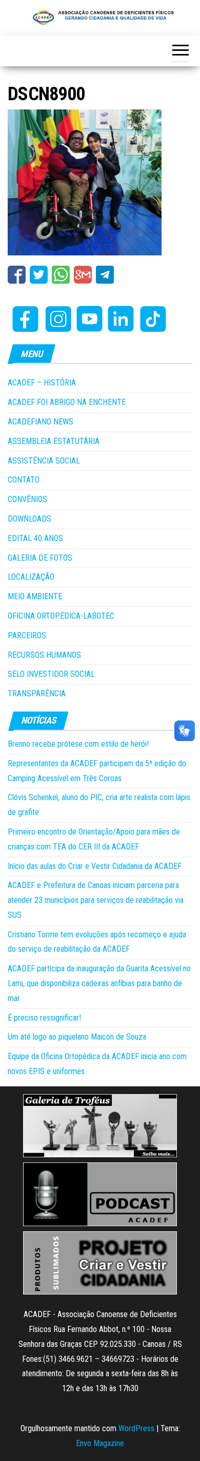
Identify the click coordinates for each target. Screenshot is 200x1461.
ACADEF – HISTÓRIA (42, 382)
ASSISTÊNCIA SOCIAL (44, 461)
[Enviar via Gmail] (83, 275)
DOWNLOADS (29, 519)
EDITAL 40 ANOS (35, 538)
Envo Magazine (100, 1443)
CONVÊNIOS (27, 499)
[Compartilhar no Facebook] (17, 275)
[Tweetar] (39, 275)
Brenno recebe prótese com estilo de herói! (78, 744)
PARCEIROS (27, 635)
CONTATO (23, 480)
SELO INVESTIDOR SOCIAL (51, 674)
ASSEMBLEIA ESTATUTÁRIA (53, 441)
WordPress (136, 1428)
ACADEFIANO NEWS (40, 422)
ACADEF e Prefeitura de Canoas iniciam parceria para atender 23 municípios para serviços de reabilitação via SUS (96, 900)
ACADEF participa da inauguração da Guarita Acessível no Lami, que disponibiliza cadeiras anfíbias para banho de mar (99, 983)
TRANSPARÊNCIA (37, 693)
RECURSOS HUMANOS (44, 655)
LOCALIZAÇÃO (31, 577)
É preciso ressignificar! (44, 1018)
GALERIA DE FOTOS (40, 558)
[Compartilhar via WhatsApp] (61, 275)
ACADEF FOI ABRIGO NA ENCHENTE (67, 402)
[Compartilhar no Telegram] (105, 275)
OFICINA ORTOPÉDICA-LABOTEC (61, 616)
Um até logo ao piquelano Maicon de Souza (77, 1037)
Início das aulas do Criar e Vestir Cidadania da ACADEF (95, 866)
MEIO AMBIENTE (35, 596)
